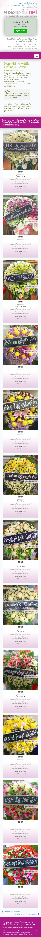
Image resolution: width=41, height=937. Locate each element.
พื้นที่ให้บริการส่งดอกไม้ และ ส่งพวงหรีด (22, 934)
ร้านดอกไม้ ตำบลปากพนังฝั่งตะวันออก (26, 914)
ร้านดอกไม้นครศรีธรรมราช (18, 5)
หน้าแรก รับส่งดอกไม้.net (29, 3)
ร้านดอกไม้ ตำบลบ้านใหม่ (11, 911)
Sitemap (6, 934)
